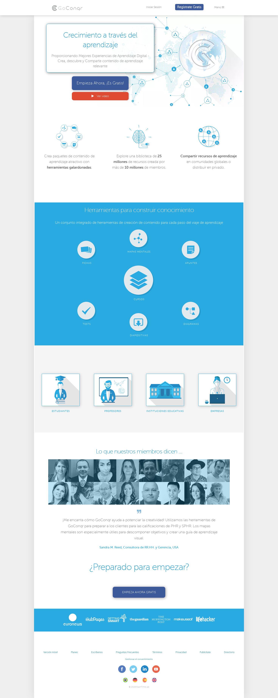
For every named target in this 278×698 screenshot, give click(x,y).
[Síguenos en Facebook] (122, 669)
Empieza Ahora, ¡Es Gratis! (100, 83)
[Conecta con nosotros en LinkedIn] (144, 669)
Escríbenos (97, 652)
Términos (157, 652)
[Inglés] (154, 681)
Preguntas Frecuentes (127, 652)
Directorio (229, 652)
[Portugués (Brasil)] (125, 681)
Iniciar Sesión (154, 7)
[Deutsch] (135, 681)
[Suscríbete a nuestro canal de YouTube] (156, 669)
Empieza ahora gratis (139, 592)
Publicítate (205, 652)
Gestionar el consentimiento (139, 659)
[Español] (145, 681)
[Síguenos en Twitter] (133, 669)
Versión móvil (50, 652)
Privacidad (180, 652)
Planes (74, 652)
